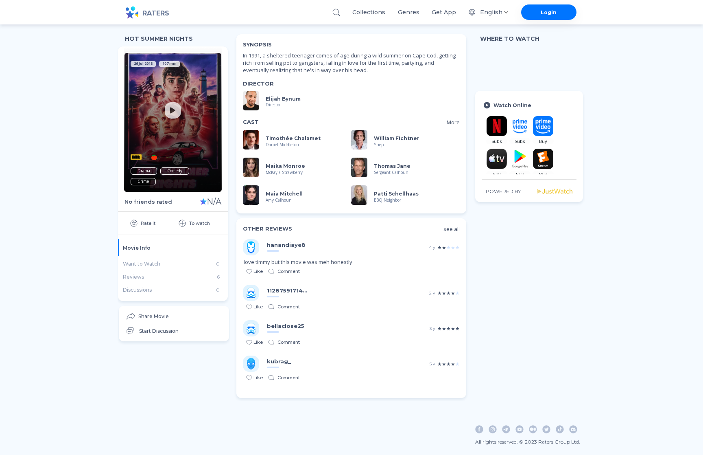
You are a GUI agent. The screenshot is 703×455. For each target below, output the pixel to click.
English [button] (491, 12)
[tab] (173, 247)
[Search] (336, 12)
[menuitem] (174, 316)
